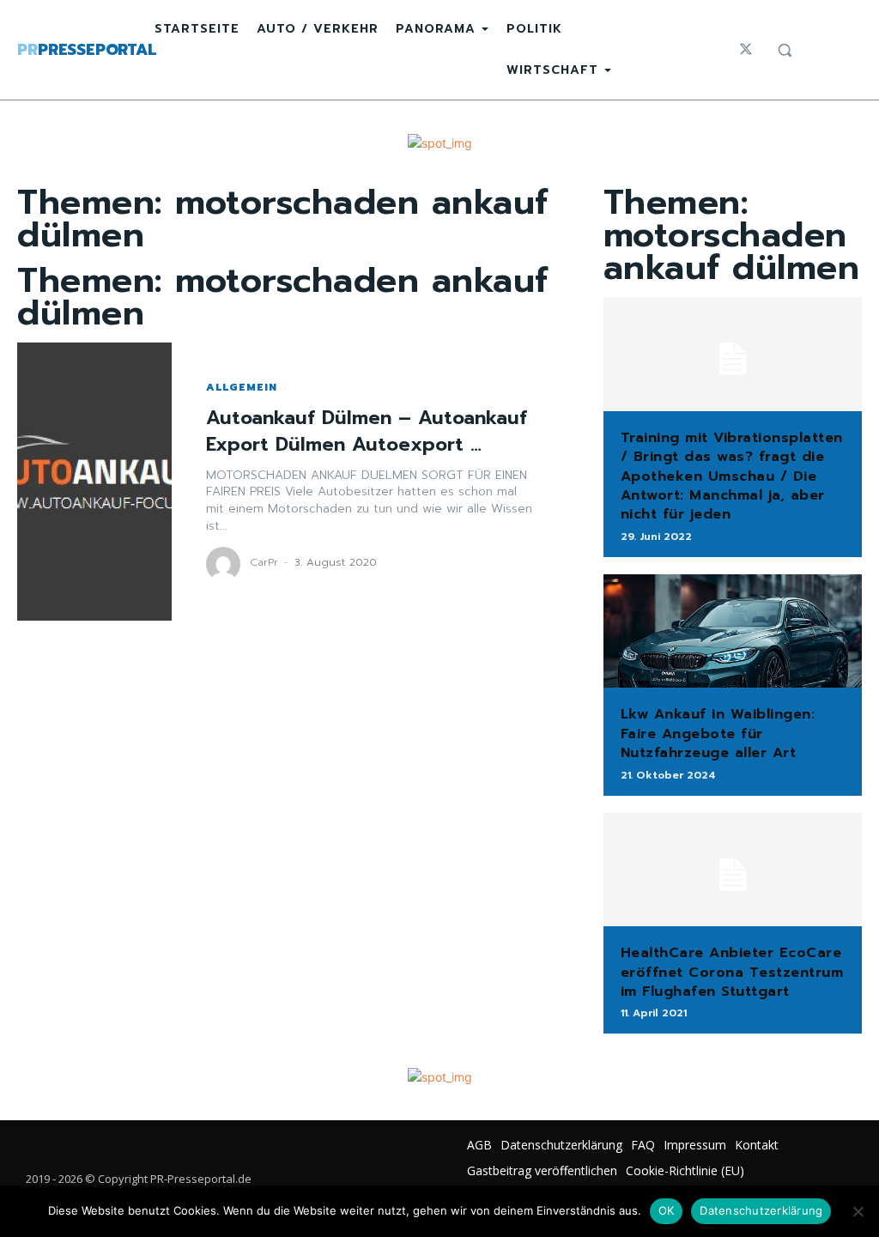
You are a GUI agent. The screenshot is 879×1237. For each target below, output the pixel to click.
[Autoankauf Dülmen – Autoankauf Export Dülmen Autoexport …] (94, 482)
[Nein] (857, 1211)
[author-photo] (226, 564)
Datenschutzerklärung (761, 1210)
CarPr (264, 562)
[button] (784, 49)
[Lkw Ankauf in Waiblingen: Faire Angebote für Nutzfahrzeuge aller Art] (732, 631)
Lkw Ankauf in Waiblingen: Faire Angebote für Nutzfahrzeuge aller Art (718, 733)
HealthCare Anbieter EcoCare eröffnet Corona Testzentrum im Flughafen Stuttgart (732, 972)
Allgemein (241, 387)
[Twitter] (746, 49)
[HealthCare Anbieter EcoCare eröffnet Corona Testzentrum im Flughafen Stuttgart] (732, 870)
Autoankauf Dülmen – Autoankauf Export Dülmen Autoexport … (366, 430)
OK (666, 1210)
